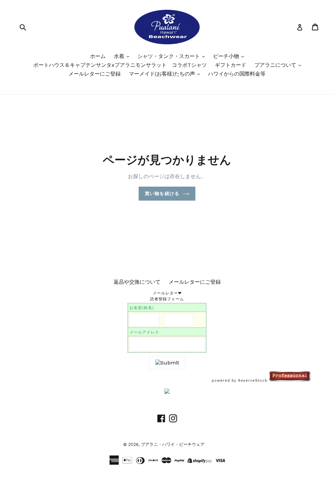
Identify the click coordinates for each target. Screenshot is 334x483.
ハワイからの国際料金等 (237, 74)
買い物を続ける (162, 193)
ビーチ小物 (227, 56)
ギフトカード (230, 65)
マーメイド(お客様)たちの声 (163, 74)
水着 (120, 56)
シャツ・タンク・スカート (169, 56)
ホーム (98, 56)
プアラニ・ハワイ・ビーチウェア (173, 444)
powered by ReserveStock (240, 380)
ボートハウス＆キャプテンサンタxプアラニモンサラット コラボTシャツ (120, 65)
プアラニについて (276, 65)
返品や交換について (137, 282)
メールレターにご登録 (94, 74)
